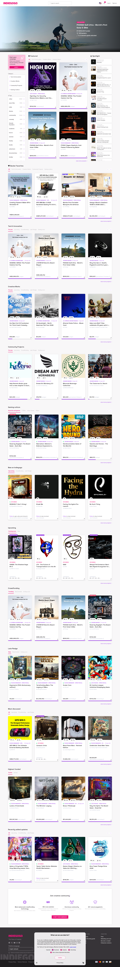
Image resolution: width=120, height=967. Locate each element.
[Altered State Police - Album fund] (73, 306)
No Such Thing (95, 504)
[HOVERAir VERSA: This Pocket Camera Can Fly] (73, 76)
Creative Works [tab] (47, 59)
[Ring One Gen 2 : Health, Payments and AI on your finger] (100, 245)
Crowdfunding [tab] (25, 229)
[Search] (50, 3)
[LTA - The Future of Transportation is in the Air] (47, 547)
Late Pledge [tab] (33, 229)
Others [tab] (37, 410)
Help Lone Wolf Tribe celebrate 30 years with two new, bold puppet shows (100, 325)
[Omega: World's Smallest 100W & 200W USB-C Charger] (100, 185)
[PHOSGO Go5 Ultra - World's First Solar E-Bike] (42, 126)
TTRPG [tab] (24, 410)
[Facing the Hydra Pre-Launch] (73, 487)
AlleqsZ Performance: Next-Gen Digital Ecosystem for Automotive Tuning (99, 567)
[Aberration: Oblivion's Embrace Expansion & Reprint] (47, 426)
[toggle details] (56, 108)
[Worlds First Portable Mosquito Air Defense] (73, 185)
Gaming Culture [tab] (57, 59)
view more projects (81, 161)
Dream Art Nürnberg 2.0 (44, 383)
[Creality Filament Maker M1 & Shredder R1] (20, 185)
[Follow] (37, 498)
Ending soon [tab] (41, 229)
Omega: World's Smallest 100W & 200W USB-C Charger (98, 204)
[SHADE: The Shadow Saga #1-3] (20, 547)
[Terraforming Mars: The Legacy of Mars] (47, 668)
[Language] (100, 3)
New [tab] (19, 531)
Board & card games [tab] (14, 410)
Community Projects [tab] (37, 169)
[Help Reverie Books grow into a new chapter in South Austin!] (20, 366)
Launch (16, 67)
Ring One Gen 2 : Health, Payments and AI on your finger (99, 265)
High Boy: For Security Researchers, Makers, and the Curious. (40, 98)
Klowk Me (39, 504)
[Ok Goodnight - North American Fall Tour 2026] (47, 306)
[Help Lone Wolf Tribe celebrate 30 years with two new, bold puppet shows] (100, 306)
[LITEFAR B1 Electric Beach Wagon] (47, 245)
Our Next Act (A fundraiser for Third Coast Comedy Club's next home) (19, 325)
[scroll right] (86, 59)
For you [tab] (10, 229)
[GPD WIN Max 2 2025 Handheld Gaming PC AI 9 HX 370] (47, 185)
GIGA (64, 564)
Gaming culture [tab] (48, 169)
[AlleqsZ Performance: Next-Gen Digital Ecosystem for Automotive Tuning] (100, 547)
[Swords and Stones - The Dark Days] (100, 426)
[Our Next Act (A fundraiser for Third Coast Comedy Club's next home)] (20, 306)
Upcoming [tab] (17, 229)
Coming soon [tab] (12, 531)
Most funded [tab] (18, 591)
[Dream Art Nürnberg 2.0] (47, 366)
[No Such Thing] (100, 487)
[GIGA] (73, 547)
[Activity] (104, 3)
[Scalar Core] (73, 668)
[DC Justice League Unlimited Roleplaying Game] (100, 668)
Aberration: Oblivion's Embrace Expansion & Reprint (44, 446)
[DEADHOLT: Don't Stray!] (20, 487)
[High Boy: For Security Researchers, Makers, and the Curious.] (42, 76)
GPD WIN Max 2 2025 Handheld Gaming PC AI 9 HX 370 (46, 204)
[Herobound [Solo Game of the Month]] (73, 426)
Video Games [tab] (30, 410)
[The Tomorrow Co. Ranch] (100, 366)
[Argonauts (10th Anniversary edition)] (20, 668)
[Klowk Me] (47, 487)
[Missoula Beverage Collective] (73, 366)
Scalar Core (67, 685)
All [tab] (29, 59)
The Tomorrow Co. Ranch (98, 383)
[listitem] (16, 99)
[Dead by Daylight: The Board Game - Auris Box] (20, 426)
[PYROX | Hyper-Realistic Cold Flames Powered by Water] (73, 126)
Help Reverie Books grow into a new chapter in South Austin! (20, 385)
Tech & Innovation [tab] (36, 59)
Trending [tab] (11, 591)
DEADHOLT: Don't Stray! (18, 504)
